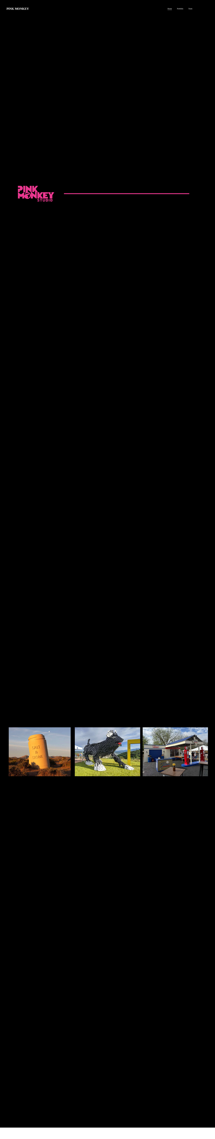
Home (170, 9)
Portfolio (180, 9)
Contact (202, 9)
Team (190, 9)
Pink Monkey (17, 8)
